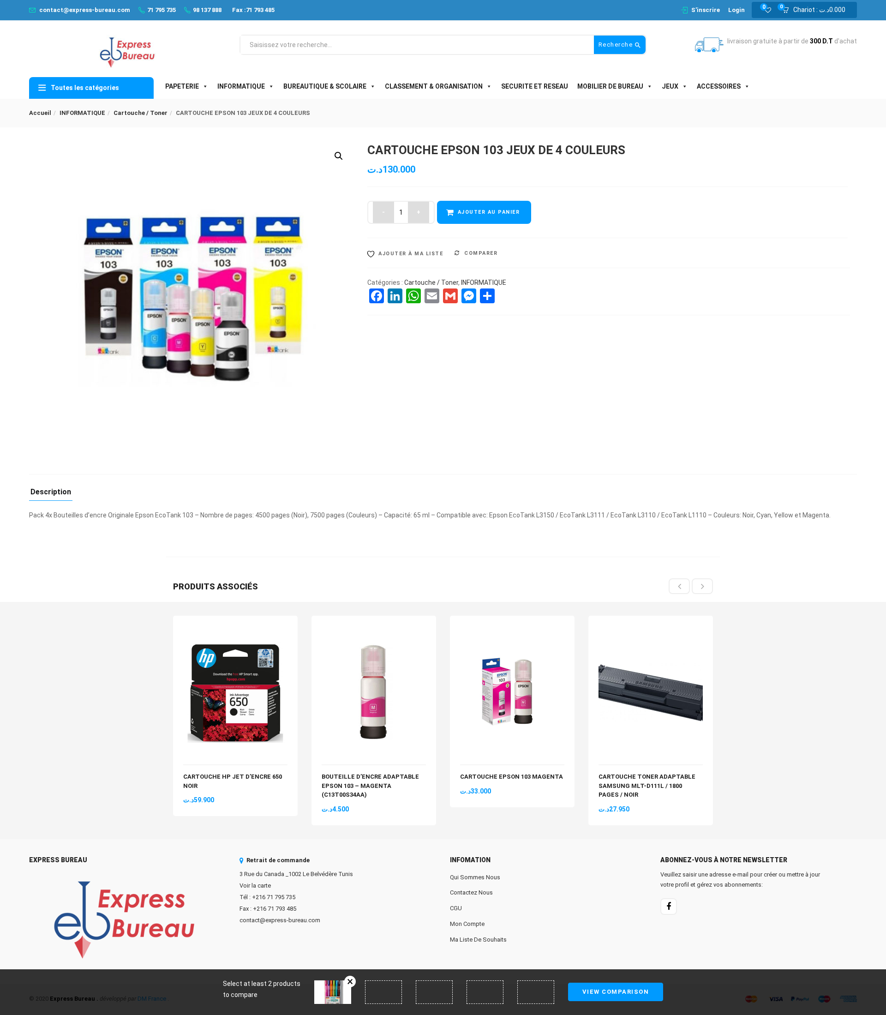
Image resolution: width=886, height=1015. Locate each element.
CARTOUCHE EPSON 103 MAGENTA (511, 776)
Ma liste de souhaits (478, 939)
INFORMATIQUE (241, 86)
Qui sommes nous (475, 877)
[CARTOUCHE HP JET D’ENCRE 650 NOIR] (235, 631)
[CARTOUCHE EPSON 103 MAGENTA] (512, 631)
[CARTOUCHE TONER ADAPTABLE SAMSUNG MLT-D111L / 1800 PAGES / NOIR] (651, 631)
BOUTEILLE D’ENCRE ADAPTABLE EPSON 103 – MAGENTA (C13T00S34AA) (370, 785)
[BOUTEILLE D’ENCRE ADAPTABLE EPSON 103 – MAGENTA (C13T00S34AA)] (374, 631)
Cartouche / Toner (141, 112)
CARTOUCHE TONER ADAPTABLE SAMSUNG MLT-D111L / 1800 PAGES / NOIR (647, 785)
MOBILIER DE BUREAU (610, 86)
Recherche (617, 44)
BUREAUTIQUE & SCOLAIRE (324, 86)
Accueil (40, 112)
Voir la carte (255, 885)
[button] (816, 10)
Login (736, 9)
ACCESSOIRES (719, 86)
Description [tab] (50, 492)
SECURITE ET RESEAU (534, 86)
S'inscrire (705, 9)
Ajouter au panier (489, 212)
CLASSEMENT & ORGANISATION (434, 86)
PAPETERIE (182, 86)
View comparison (615, 991)
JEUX (670, 86)
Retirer (350, 981)
